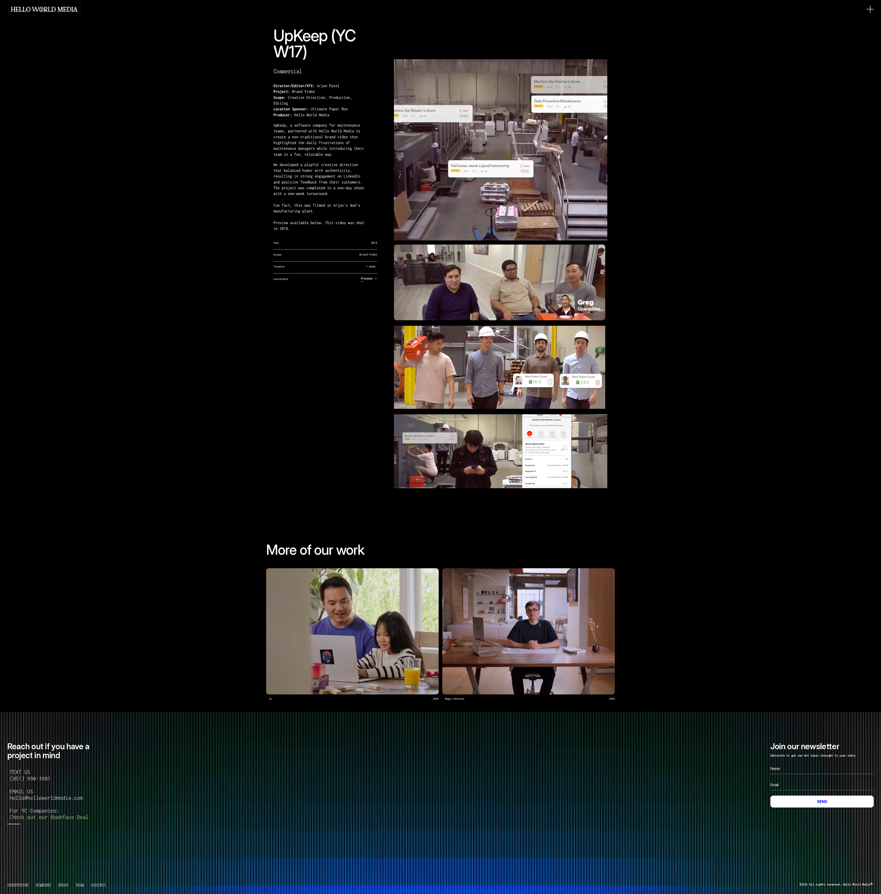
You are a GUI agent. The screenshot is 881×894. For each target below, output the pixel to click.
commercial (17, 884)
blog (80, 884)
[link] (49, 817)
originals (43, 884)
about (63, 884)
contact (98, 884)
